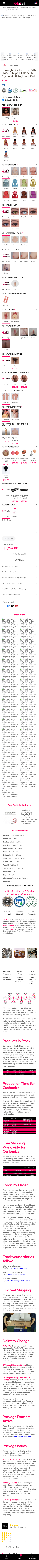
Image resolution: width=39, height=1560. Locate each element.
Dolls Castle (13, 65)
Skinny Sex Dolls (11, 7)
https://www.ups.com (16, 1274)
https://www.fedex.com (18, 1268)
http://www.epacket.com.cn (18, 1281)
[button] (2, 56)
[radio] (19, 96)
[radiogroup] (14, 1525)
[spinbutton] (8, 538)
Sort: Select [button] (31, 1554)
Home (4, 7)
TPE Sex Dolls (21, 7)
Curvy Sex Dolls (30, 7)
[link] (4, 7)
